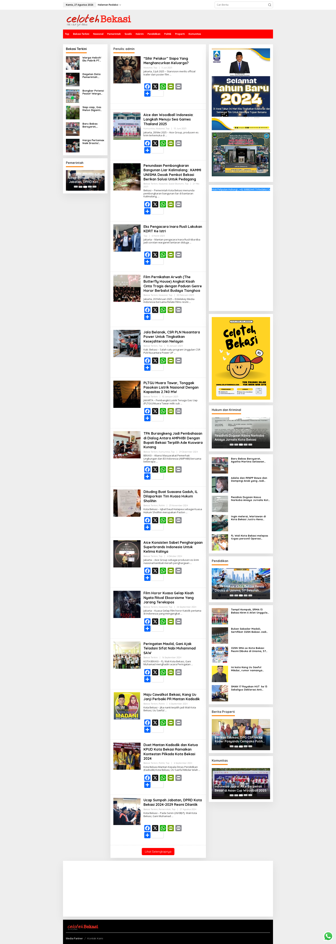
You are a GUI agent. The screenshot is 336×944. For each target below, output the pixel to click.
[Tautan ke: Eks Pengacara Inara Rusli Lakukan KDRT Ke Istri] (127, 237)
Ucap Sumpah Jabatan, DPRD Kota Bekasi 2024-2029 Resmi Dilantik (84, 180)
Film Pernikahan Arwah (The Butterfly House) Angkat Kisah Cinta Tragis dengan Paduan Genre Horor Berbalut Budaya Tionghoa (173, 284)
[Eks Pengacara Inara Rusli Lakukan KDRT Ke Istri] (190, 242)
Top (155, 67)
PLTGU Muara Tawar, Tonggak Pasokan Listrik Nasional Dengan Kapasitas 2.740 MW (171, 387)
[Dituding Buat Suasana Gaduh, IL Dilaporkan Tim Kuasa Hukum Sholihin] (186, 512)
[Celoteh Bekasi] (97, 19)
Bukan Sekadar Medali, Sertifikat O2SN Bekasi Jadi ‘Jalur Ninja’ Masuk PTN (248, 630)
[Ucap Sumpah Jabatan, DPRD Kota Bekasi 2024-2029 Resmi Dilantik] (172, 816)
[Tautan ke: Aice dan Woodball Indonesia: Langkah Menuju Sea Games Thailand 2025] (127, 126)
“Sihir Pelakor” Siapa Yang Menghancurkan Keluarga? (166, 60)
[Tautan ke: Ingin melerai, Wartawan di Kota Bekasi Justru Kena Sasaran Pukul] (220, 522)
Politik (162, 505)
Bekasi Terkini (151, 183)
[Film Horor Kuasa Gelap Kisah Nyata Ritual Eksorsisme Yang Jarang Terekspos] (181, 613)
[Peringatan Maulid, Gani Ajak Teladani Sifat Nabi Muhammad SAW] (192, 664)
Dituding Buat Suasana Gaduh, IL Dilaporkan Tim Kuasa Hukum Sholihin (171, 496)
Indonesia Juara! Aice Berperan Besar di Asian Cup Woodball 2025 (240, 788)
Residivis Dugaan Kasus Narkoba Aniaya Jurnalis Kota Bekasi (239, 437)
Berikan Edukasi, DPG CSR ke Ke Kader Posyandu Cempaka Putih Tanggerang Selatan (239, 739)
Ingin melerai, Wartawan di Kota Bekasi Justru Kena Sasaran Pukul (248, 518)
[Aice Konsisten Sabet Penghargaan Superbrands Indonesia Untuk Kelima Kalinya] (191, 563)
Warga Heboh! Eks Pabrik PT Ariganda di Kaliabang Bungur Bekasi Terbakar (91, 59)
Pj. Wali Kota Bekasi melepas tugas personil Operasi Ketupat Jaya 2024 (249, 537)
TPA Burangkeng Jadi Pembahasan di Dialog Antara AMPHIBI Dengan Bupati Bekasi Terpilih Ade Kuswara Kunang (173, 440)
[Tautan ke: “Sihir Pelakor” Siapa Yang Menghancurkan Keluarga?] (127, 69)
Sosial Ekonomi (176, 183)
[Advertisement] (241, 250)
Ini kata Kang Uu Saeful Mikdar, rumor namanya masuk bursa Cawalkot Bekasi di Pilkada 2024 (250, 669)
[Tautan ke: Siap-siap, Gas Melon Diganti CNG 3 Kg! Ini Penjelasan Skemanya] (73, 112)
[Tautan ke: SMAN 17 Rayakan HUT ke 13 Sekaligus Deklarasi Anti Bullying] (220, 693)
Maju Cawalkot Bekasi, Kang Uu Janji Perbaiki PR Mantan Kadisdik (172, 696)
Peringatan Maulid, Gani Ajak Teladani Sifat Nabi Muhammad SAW (170, 648)
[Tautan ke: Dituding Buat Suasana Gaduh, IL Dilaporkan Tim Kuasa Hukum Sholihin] (127, 502)
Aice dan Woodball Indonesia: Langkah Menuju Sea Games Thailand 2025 (168, 119)
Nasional (148, 67)
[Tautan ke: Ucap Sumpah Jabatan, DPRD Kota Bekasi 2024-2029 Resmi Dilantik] (127, 811)
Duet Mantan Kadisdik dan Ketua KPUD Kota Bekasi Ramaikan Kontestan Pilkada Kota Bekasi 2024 (171, 752)
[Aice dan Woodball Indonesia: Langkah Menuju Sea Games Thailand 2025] (166, 135)
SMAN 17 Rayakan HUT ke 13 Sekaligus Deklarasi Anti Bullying (249, 688)
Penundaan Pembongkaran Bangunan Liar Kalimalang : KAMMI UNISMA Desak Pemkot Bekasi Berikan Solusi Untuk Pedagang (172, 172)
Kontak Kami (95, 938)
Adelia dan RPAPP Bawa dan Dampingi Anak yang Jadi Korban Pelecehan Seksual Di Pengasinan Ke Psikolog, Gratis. (250, 479)
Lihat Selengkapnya (158, 851)
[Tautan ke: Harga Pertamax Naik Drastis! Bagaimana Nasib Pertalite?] (73, 145)
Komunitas (149, 128)
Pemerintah (165, 809)
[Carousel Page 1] (76, 187)
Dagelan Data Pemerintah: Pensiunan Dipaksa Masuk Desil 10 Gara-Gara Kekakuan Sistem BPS (92, 76)
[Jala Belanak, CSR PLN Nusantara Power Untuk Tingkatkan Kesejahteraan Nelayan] (175, 352)
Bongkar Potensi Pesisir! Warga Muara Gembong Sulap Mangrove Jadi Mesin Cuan (93, 92)
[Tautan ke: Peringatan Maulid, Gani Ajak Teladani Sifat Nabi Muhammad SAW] (127, 654)
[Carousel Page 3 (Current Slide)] (85, 187)
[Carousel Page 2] (80, 187)
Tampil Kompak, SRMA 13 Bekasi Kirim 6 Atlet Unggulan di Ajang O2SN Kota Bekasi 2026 (250, 611)
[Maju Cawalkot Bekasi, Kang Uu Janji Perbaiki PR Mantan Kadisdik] (166, 710)
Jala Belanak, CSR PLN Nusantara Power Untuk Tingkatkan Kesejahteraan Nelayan (172, 337)
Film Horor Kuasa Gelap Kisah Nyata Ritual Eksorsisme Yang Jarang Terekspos (169, 597)
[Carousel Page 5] (94, 187)
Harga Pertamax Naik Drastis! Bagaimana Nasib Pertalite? (93, 142)
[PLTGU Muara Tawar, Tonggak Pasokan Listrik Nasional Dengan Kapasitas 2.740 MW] (181, 403)
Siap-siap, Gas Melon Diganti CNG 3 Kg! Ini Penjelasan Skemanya (91, 109)
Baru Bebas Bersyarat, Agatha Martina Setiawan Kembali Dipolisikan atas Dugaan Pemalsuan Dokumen (92, 125)
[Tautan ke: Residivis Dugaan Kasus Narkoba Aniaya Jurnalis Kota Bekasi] (220, 503)
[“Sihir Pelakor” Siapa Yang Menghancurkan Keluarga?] (170, 74)
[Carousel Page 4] (90, 187)
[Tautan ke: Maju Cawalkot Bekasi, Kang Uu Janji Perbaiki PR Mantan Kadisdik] (127, 705)
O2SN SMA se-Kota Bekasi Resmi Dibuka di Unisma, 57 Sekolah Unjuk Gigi (239, 589)
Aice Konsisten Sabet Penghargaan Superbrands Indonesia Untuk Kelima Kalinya (173, 547)
